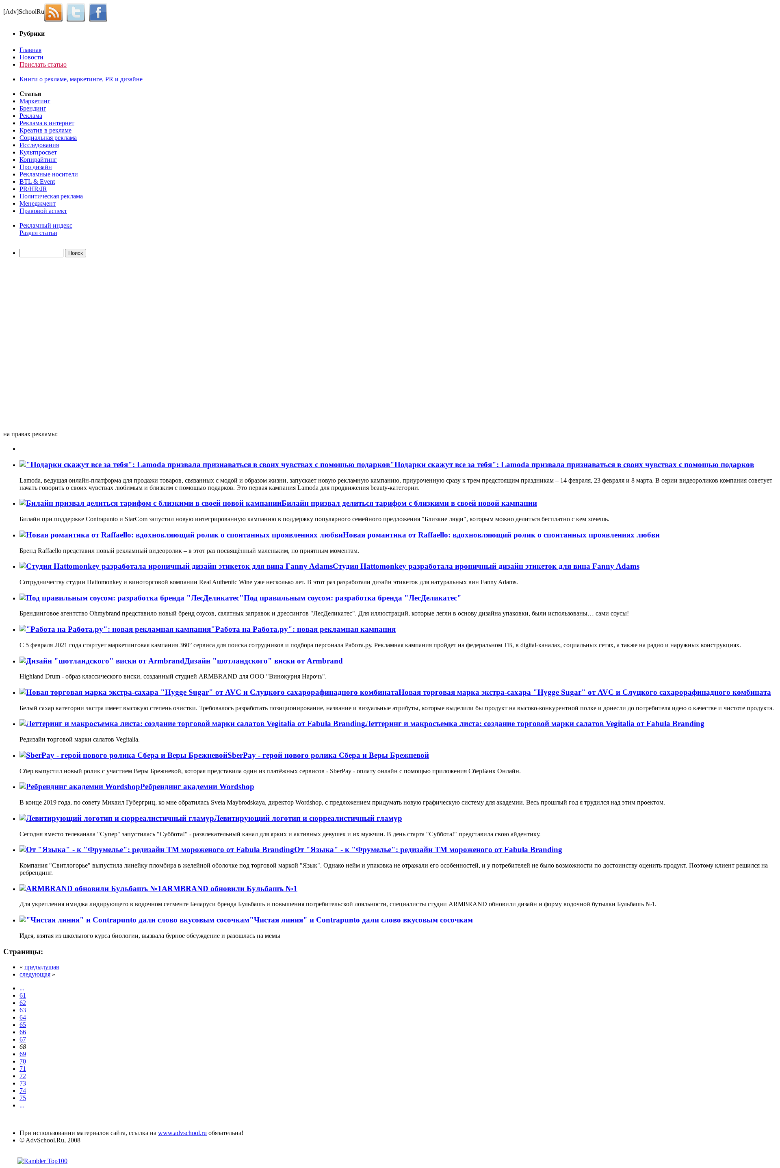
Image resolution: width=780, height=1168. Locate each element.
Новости (31, 57)
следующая (35, 974)
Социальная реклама (48, 137)
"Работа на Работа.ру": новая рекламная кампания (303, 629)
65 (23, 1024)
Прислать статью (43, 64)
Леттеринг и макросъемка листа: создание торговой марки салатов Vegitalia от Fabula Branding (534, 723)
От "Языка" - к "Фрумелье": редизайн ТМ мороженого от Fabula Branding (428, 849)
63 (23, 1010)
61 (23, 995)
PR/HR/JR (33, 188)
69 (23, 1054)
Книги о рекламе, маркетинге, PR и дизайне (81, 79)
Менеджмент (38, 203)
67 (23, 1039)
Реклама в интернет (47, 123)
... (22, 988)
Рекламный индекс (46, 225)
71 (23, 1068)
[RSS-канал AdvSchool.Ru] (55, 11)
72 (23, 1075)
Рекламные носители (49, 174)
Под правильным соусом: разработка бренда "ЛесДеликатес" (353, 598)
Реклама (31, 115)
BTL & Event (37, 181)
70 (23, 1061)
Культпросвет (38, 152)
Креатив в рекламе (46, 130)
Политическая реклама (51, 196)
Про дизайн (36, 166)
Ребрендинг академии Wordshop (197, 786)
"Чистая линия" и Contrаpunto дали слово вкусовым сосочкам (361, 920)
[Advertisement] (50, 345)
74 (23, 1090)
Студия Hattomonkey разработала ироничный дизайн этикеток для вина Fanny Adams (486, 566)
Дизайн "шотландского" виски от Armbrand (263, 661)
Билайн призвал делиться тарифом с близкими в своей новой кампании (409, 503)
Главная (30, 49)
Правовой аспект (43, 210)
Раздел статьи (38, 232)
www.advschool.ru (182, 1132)
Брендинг (33, 108)
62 (23, 1002)
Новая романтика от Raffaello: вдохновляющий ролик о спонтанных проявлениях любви (501, 535)
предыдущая (41, 967)
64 (23, 1017)
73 (23, 1083)
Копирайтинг (38, 159)
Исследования (39, 144)
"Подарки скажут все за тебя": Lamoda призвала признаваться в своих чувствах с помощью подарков (572, 464)
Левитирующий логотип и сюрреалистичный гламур (308, 818)
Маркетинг (35, 101)
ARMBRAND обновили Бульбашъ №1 (229, 888)
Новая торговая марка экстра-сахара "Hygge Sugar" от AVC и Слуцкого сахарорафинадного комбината (585, 692)
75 (23, 1097)
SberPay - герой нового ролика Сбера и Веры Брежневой (328, 755)
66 (23, 1032)
